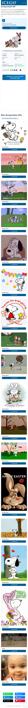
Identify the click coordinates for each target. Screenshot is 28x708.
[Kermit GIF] (14, 640)
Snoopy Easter (5, 147)
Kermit (3, 648)
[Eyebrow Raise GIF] (14, 668)
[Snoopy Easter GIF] (14, 133)
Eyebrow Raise (5, 682)
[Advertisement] (14, 95)
